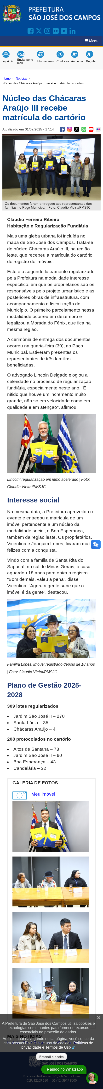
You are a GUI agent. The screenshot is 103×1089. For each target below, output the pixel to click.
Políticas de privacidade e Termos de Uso (57, 1045)
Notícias (21, 78)
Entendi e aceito (51, 1057)
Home (6, 78)
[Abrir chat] (92, 1078)
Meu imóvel (43, 794)
